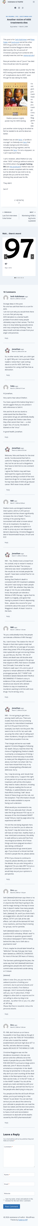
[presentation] (19, 248)
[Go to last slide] (5, 256)
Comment (8, 1147)
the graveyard (15, 167)
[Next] (32, 256)
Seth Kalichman (17, 296)
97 (6, 263)
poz (17, 16)
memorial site (28, 55)
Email (6, 1184)
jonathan (14, 26)
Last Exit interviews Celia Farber (9, 215)
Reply (6, 338)
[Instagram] (19, 7)
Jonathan (16, 349)
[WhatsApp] (22, 7)
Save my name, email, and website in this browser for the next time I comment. (19, 1200)
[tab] (15, 277)
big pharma (10, 16)
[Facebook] (15, 7)
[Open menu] (34, 2)
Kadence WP (23, 1220)
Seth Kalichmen (21, 39)
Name (7, 1175)
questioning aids (26, 16)
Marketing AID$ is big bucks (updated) (29, 216)
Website (7, 1193)
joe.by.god (15, 42)
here (20, 140)
